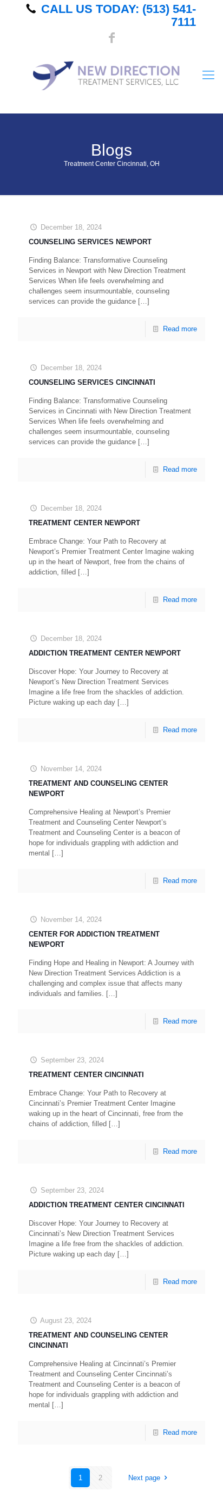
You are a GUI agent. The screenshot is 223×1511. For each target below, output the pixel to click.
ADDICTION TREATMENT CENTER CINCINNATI (107, 1205)
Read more (180, 329)
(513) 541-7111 (169, 15)
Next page (144, 1478)
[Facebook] (111, 38)
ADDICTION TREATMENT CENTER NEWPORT (105, 653)
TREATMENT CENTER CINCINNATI (86, 1075)
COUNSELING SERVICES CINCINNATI (92, 382)
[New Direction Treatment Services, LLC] (111, 75)
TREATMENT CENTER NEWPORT (84, 523)
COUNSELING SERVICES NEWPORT (90, 242)
